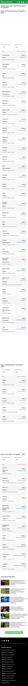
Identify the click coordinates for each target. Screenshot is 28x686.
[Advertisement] (14, 29)
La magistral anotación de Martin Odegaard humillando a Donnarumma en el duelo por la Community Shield (18, 624)
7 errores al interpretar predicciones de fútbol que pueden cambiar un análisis (17, 608)
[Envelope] (23, 2)
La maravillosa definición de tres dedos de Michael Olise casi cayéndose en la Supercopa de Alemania (18, 582)
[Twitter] (21, 2)
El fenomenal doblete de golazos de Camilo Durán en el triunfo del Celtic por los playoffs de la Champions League (18, 616)
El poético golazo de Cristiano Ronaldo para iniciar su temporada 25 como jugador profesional (17, 591)
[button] (26, 2)
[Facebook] (19, 2)
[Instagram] (17, 2)
